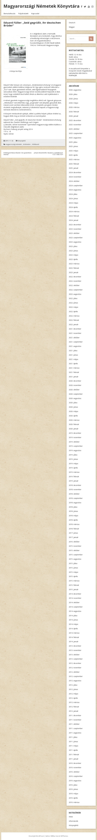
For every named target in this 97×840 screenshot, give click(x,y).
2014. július (73, 615)
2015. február (74, 585)
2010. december (75, 763)
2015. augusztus (75, 559)
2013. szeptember (76, 659)
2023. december (75, 224)
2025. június (73, 146)
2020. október (74, 389)
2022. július (73, 298)
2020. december (75, 381)
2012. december (75, 663)
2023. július (73, 246)
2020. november (75, 385)
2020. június (73, 407)
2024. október (74, 181)
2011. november (75, 720)
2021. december (75, 329)
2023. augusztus (75, 242)
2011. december (75, 715)
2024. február (74, 216)
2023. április (73, 259)
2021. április (73, 363)
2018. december (75, 485)
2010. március (74, 802)
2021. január (73, 376)
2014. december (75, 594)
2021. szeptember (76, 342)
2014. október (74, 602)
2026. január (73, 116)
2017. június (73, 533)
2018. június (73, 511)
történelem (27, 144)
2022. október (74, 285)
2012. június (73, 689)
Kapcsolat (35, 13)
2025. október (74, 129)
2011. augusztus (75, 733)
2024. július (73, 194)
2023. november (75, 229)
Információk (73, 821)
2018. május (73, 515)
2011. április (73, 750)
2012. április (73, 698)
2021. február (74, 372)
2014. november (75, 598)
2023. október (74, 233)
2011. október (74, 724)
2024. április (73, 207)
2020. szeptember (76, 394)
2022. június (73, 303)
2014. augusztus (75, 611)
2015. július (73, 563)
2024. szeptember (76, 185)
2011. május (73, 746)
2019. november (75, 437)
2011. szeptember (76, 728)
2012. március (74, 702)
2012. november (75, 667)
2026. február (74, 111)
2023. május (73, 255)
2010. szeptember (76, 776)
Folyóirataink (23, 13)
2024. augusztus (75, 190)
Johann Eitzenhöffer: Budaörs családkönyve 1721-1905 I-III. (48, 153)
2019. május (73, 463)
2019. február (74, 476)
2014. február (74, 637)
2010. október (74, 772)
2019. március (74, 472)
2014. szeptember (76, 607)
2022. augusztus (75, 294)
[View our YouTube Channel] (89, 6)
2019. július (73, 455)
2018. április (73, 520)
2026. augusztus (75, 90)
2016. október (74, 542)
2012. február (74, 707)
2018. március (74, 524)
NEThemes (64, 836)
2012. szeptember (76, 676)
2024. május (73, 203)
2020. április (73, 416)
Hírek (71, 817)
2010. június (73, 789)
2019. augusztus (75, 450)
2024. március (74, 211)
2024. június (73, 198)
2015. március (74, 581)
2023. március (74, 264)
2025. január (73, 168)
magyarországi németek (13, 144)
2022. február (74, 320)
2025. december (75, 120)
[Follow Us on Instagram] (92, 6)
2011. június (73, 741)
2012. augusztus (75, 680)
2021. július (73, 350)
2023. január (73, 272)
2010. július (73, 785)
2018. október (74, 494)
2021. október (74, 337)
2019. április (73, 468)
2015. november (75, 546)
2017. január (73, 537)
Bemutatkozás (9, 13)
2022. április (73, 311)
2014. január (73, 641)
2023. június (73, 251)
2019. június (73, 459)
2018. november (75, 489)
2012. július (73, 685)
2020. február (74, 424)
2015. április (73, 576)
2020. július (73, 402)
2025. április (73, 155)
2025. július (73, 142)
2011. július (73, 737)
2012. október (74, 672)
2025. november (75, 124)
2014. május (73, 624)
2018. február (74, 529)
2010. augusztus (75, 780)
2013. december (75, 646)
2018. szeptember (76, 498)
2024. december (75, 172)
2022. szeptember (76, 290)
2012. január (73, 711)
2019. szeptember (76, 446)
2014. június (73, 620)
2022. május (73, 307)
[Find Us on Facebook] (81, 6)
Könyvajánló (22, 141)
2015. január (73, 589)
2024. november (75, 177)
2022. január (73, 324)
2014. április (73, 628)
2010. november (75, 767)
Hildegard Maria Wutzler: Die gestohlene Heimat (17, 153)
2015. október (74, 550)
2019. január (73, 481)
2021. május (73, 359)
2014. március (74, 633)
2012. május (73, 694)
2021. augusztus (75, 346)
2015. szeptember (76, 555)
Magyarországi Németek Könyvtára (41, 6)
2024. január (73, 220)
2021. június (73, 355)
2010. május (73, 793)
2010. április (73, 798)
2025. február (74, 164)
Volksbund (35, 144)
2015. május (73, 572)
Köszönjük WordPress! (36, 836)
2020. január (73, 429)
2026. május (73, 103)
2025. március (74, 159)
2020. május (73, 411)
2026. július (73, 94)
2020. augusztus (75, 398)
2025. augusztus (75, 138)
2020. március (74, 420)
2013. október (74, 654)
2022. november (75, 281)
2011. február (74, 754)
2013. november (75, 650)
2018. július (73, 507)
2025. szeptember (76, 133)
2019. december (75, 433)
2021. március (74, 368)
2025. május (73, 151)
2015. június (73, 568)
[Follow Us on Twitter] (85, 6)
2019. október (74, 442)
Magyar (72, 27)
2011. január (73, 759)
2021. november (75, 333)
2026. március (74, 107)
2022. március (74, 316)
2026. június (73, 99)
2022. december (75, 277)
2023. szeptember (76, 237)
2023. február (74, 268)
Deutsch (72, 22)
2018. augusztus (75, 502)
